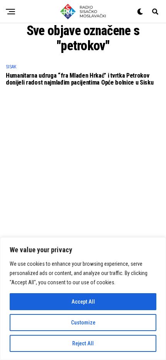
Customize (83, 322)
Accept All (83, 302)
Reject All (83, 343)
